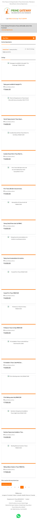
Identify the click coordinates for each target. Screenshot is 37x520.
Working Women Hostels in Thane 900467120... (14, 467)
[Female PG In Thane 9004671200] (18, 280)
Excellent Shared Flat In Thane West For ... (13, 154)
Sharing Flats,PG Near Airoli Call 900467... (13, 223)
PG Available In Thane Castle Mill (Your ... (13, 362)
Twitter (14, 495)
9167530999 (23, 18)
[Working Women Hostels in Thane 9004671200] (18, 454)
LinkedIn (19, 495)
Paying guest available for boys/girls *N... (13, 84)
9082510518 (13, 18)
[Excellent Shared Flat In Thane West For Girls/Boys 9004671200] (18, 141)
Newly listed (6, 49)
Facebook (10, 495)
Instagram (4, 495)
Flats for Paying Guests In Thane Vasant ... (13, 119)
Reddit (23, 495)
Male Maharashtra (6, 484)
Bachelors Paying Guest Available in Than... (13, 432)
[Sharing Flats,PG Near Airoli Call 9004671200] (18, 210)
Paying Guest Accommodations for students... (14, 258)
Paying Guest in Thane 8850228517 (15, 499)
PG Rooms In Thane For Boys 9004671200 (13, 328)
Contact (27, 499)
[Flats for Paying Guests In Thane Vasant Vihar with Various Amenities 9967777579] (18, 106)
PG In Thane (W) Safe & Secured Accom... (13, 188)
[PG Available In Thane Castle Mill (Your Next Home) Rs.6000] (18, 350)
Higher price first (7, 52)
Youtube (33, 495)
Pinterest (28, 495)
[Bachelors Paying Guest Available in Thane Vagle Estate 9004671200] (18, 419)
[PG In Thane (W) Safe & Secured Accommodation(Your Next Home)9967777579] (18, 176)
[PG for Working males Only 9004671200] (18, 384)
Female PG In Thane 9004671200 (11, 293)
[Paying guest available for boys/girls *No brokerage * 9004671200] (18, 71)
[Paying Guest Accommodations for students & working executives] (18, 245)
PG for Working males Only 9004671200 (12, 397)
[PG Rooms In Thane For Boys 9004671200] (18, 315)
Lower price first (13, 49)
